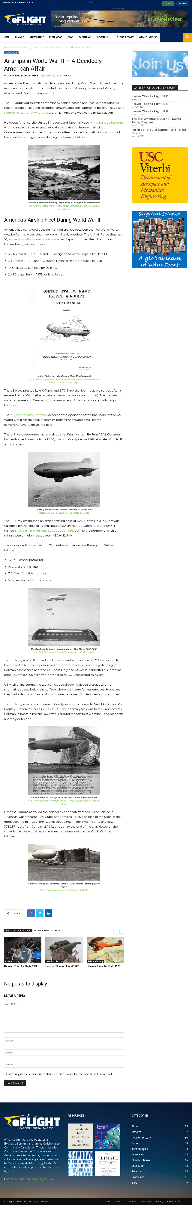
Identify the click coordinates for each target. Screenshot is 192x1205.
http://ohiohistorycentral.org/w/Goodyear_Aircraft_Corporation (64, 652)
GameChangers (148, 37)
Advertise (119, 1201)
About (107, 1201)
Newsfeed (102, 37)
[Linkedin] (48, 913)
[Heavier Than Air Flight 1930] (22, 950)
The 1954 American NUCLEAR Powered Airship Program (156, 120)
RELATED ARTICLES (18, 930)
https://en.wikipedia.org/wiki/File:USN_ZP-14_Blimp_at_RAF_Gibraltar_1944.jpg (64, 802)
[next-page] (121, 931)
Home (6, 37)
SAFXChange (36, 37)
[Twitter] (40, 913)
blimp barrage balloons (106, 122)
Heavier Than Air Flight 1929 (62, 966)
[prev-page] (115, 931)
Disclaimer (146, 1201)
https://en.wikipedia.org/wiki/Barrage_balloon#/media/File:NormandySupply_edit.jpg (64, 207)
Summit (19, 37)
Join (168, 3)
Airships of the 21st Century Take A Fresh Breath (159, 131)
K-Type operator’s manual (28, 415)
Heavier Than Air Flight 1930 (20, 966)
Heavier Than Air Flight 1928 (103, 966)
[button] (187, 37)
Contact (132, 1201)
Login (182, 3)
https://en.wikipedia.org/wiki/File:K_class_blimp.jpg (64, 513)
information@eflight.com (36, 1179)
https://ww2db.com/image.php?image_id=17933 (64, 890)
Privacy (159, 1201)
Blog (71, 37)
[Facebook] (31, 913)
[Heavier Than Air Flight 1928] (105, 950)
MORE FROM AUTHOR (47, 930)
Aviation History (22, 47)
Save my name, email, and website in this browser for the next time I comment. (60, 1074)
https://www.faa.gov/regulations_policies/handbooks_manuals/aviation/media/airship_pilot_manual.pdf (64, 381)
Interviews (55, 37)
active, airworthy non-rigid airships (32, 239)
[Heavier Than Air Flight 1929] (64, 950)
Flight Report (125, 37)
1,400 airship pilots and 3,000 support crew (44, 530)
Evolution (85, 37)
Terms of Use (173, 1201)
